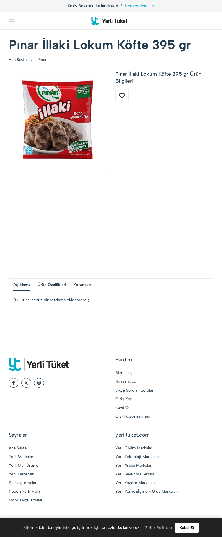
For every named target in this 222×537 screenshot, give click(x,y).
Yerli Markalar (21, 456)
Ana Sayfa (18, 59)
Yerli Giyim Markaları (134, 448)
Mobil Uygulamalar (25, 500)
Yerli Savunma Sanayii (135, 474)
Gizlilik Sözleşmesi (132, 416)
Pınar (42, 59)
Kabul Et (187, 527)
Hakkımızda (125, 381)
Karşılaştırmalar (22, 482)
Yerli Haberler (21, 474)
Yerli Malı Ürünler (24, 465)
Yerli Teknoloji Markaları (137, 456)
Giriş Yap (123, 398)
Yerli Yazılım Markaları (135, 482)
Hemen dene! (137, 5)
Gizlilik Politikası (158, 527)
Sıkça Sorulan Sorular (134, 390)
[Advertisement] (111, 223)
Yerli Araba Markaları (133, 465)
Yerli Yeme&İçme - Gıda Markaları (146, 491)
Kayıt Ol (122, 407)
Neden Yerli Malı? (25, 491)
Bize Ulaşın (125, 372)
